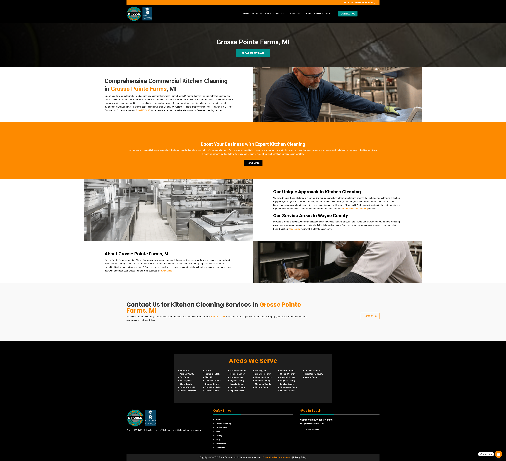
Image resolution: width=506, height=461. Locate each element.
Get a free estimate (253, 53)
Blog (328, 13)
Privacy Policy (299, 457)
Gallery (318, 13)
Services (295, 13)
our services (166, 271)
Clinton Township (188, 391)
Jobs (308, 13)
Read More (253, 162)
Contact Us (370, 315)
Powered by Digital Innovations (277, 457)
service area (295, 229)
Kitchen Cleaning (275, 13)
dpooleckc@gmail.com (313, 423)
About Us (257, 13)
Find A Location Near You (357, 2)
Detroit (208, 370)
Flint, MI (208, 377)
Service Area (221, 427)
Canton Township (188, 387)
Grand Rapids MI (213, 387)
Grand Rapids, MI (238, 370)
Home (246, 13)
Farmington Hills (212, 374)
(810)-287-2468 (142, 110)
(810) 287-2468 (312, 429)
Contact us (348, 13)
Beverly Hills (185, 380)
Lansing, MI (260, 370)
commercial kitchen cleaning (354, 209)
